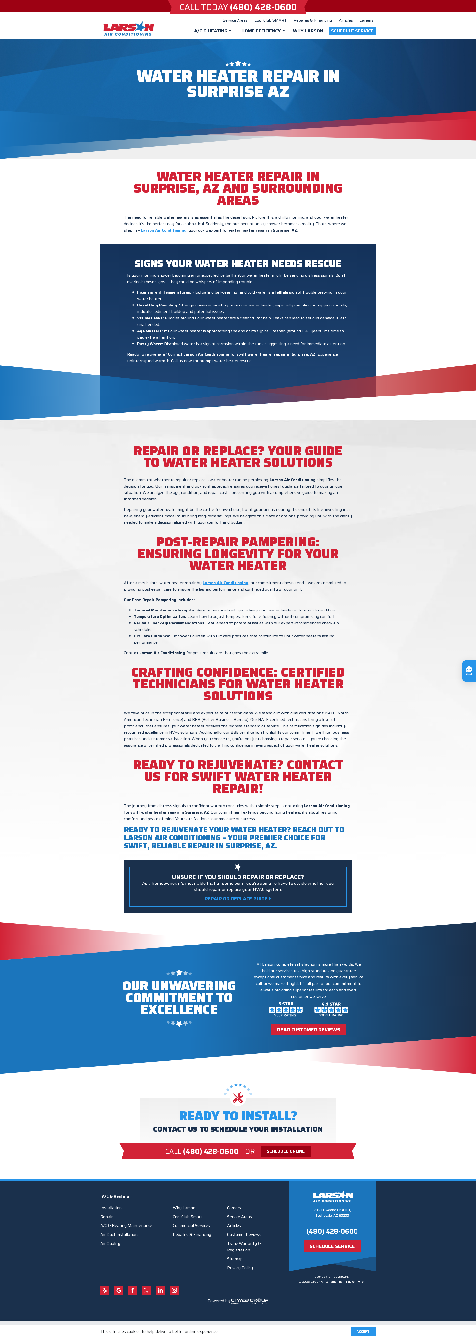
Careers (367, 20)
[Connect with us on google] (118, 1290)
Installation (111, 1208)
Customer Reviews (244, 1234)
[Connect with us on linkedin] (160, 1290)
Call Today (238, 7)
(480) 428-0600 (332, 1231)
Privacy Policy (240, 1268)
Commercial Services (191, 1225)
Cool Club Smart (187, 1217)
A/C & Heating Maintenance (126, 1225)
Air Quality (110, 1243)
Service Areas (235, 20)
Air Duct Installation (119, 1234)
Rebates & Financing (313, 20)
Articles (346, 20)
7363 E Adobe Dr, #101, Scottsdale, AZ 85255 (332, 1212)
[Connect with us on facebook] (132, 1290)
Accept (363, 1331)
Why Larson (308, 30)
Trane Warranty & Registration (244, 1246)
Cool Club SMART (271, 20)
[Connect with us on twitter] (146, 1290)
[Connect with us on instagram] (174, 1290)
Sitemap (235, 1259)
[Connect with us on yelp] (104, 1290)
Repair (106, 1217)
